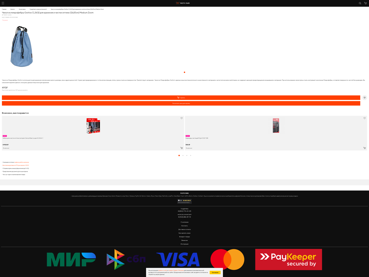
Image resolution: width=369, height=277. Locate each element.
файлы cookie (162, 270)
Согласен (215, 272)
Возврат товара (184, 236)
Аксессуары (22, 9)
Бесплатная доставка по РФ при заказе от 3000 (16, 165)
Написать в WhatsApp (185, 214)
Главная (4, 9)
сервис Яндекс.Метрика (176, 270)
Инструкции (184, 244)
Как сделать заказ (184, 233)
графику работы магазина (22, 162)
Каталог (12, 9)
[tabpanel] (93, 133)
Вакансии (184, 240)
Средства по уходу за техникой (38, 9)
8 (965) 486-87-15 (184, 217)
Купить (182, 97)
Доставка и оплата (184, 229)
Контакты (184, 226)
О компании (184, 222)
